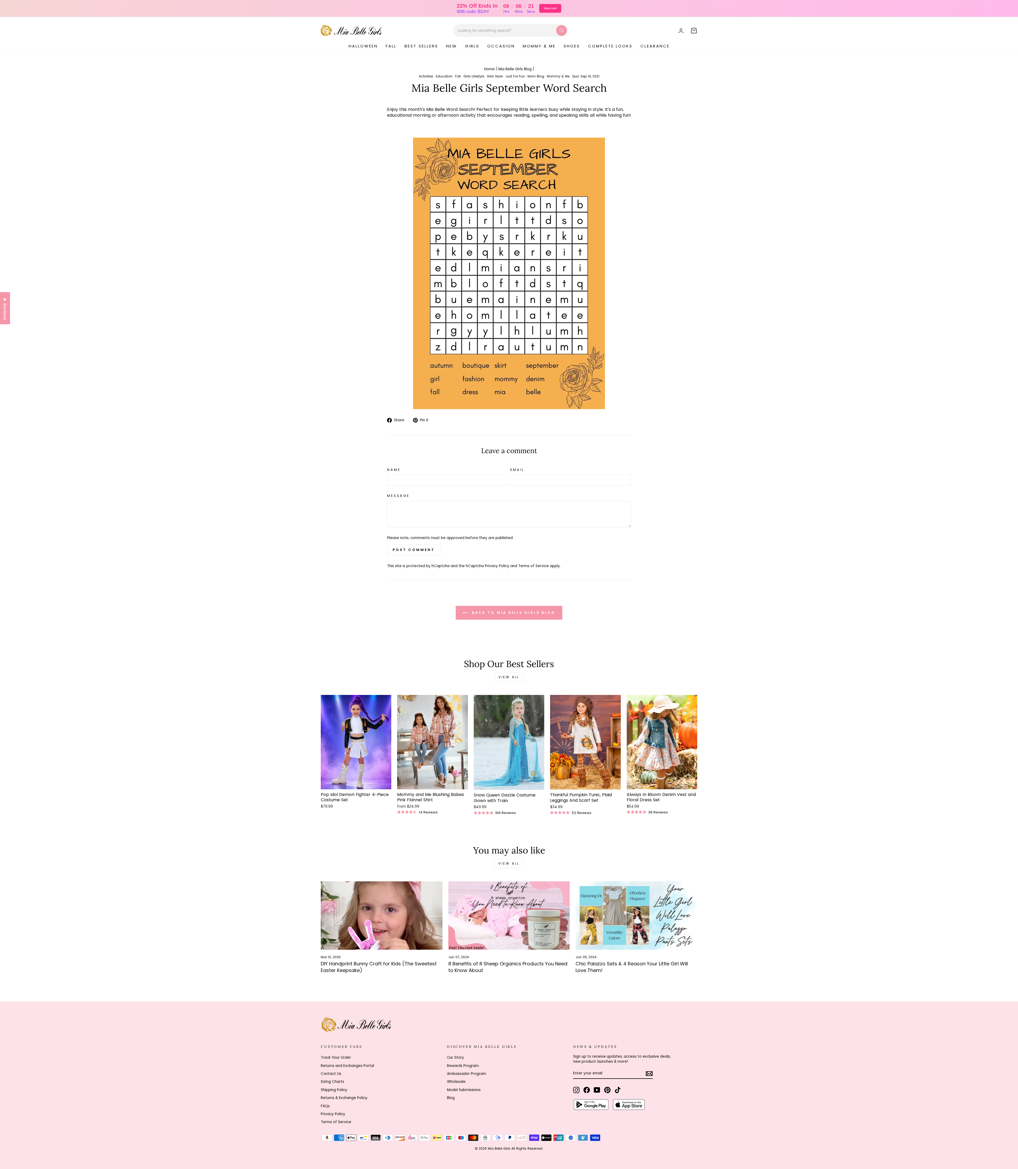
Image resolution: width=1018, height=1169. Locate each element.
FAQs (325, 1106)
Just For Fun (515, 76)
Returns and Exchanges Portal (347, 1065)
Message (398, 495)
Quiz (575, 76)
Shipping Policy (334, 1089)
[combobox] (510, 30)
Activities (426, 76)
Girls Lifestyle (473, 76)
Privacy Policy (497, 565)
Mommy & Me (558, 76)
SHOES (572, 46)
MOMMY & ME (539, 46)
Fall (458, 76)
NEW (451, 46)
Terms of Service (533, 565)
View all (509, 677)
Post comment (414, 549)
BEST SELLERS (421, 46)
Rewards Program (463, 1065)
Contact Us (331, 1073)
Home (489, 69)
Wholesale (456, 1081)
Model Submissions (464, 1089)
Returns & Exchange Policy (344, 1097)
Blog (451, 1097)
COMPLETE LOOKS (610, 46)
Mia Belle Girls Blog (515, 69)
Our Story (455, 1057)
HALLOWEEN (363, 46)
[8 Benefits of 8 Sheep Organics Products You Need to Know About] (509, 915)
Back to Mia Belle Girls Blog (512, 612)
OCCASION (501, 46)
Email (517, 469)
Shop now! (550, 8)
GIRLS (472, 46)
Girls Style (495, 76)
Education (444, 76)
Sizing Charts (332, 1081)
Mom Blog (536, 76)
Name (393, 469)
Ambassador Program (466, 1073)
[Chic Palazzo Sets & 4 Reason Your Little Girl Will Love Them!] (636, 915)
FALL (391, 46)
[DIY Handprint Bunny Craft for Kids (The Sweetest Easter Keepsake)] (381, 915)
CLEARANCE (655, 46)
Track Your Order (336, 1057)
